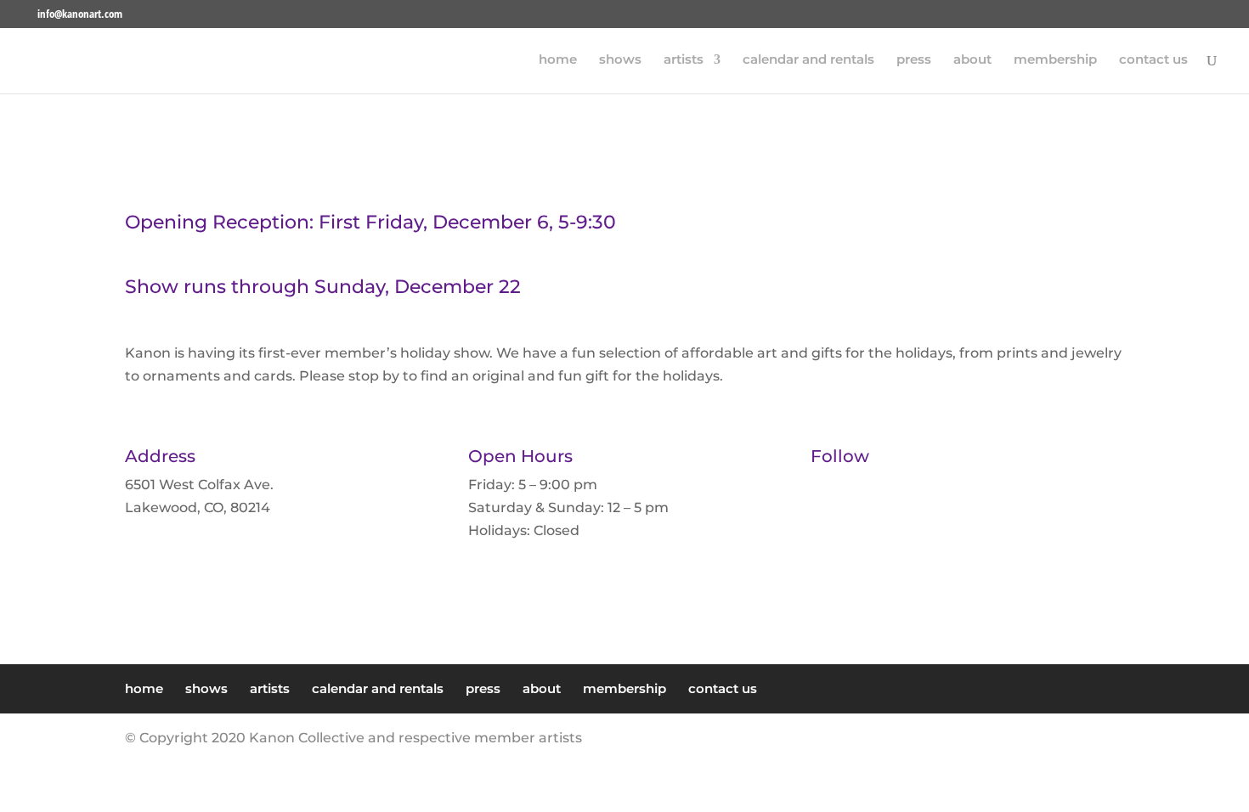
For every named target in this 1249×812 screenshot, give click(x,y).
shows (620, 60)
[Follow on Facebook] (837, 501)
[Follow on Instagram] (871, 501)
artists (684, 60)
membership (1055, 60)
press (913, 60)
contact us (1153, 60)
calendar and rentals (808, 60)
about (972, 60)
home (558, 60)
